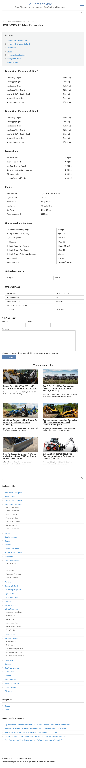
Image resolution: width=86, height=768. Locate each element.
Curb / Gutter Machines (14, 652)
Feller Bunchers (11, 563)
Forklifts (8, 582)
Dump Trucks (10, 616)
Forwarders (9, 567)
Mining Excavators (12, 623)
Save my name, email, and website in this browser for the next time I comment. (31, 353)
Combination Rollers (13, 507)
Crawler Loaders (11, 537)
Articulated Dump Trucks (14, 612)
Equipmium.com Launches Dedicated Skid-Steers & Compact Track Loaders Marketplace (60, 422)
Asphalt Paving (11, 641)
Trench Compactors (12, 529)
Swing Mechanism (14, 59)
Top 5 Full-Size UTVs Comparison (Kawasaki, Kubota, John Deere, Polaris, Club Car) (58, 388)
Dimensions (11, 48)
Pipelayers (9, 660)
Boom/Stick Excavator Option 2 (18, 44)
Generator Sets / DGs (12, 586)
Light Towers (9, 594)
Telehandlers (9, 672)
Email (29, 322)
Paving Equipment (11, 638)
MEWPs (8, 601)
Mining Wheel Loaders (13, 626)
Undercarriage (12, 62)
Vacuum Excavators (12, 683)
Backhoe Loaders (11, 497)
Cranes (7, 533)
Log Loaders (10, 570)
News (7, 710)
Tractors (8, 676)
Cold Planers (10, 645)
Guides (7, 706)
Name (5, 322)
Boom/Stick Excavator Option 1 (18, 40)
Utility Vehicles (10, 680)
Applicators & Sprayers (13, 493)
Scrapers (8, 664)
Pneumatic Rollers (12, 518)
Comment (5, 329)
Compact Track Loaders (13, 500)
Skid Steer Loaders (12, 668)
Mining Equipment (11, 609)
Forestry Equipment (12, 560)
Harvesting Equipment (13, 590)
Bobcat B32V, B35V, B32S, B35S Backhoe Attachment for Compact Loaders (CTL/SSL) (58, 456)
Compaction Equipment (13, 504)
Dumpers (8, 545)
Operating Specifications (16, 55)
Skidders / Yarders (12, 578)
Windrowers (9, 691)
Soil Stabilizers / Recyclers (15, 656)
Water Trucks (10, 630)
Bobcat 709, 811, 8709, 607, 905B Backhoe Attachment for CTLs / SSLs (20, 387)
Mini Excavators (10, 605)
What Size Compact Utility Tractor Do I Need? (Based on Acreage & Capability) (20, 422)
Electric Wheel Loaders (13, 553)
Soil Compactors (11, 525)
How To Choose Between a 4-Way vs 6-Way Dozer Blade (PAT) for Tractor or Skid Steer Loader (19, 456)
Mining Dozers (10, 619)
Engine (9, 51)
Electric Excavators (12, 549)
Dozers (7, 541)
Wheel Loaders (10, 687)
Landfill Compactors (12, 511)
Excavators (9, 556)
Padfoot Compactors (13, 514)
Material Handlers (11, 598)
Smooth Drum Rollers (13, 522)
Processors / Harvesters (14, 574)
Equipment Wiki (40, 4)
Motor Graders (10, 635)
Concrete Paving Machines (15, 649)
